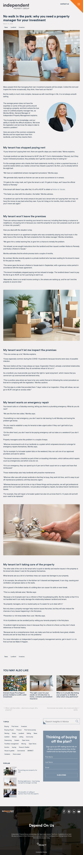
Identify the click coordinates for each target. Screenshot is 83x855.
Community (29, 737)
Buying (6, 726)
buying (14, 747)
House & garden (9, 751)
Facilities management (11, 744)
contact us (64, 4)
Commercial (21, 751)
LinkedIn (74, 811)
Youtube (79, 811)
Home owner (17, 754)
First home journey (30, 730)
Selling (29, 733)
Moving (23, 744)
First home (15, 726)
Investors (22, 27)
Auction (6, 747)
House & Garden (24, 747)
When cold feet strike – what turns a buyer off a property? (21, 709)
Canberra (7, 754)
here (73, 639)
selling (21, 737)
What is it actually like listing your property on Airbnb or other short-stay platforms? (67, 695)
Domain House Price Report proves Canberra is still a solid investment (14, 695)
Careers (16, 740)
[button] (78, 4)
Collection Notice (41, 852)
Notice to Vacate (58, 189)
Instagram (69, 811)
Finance (19, 730)
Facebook (64, 811)
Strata (14, 733)
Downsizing (8, 740)
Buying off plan (9, 730)
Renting (6, 733)
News (6, 27)
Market (14, 737)
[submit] (77, 721)
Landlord (13, 27)
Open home (25, 740)
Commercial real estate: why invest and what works (62, 709)
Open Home (32, 744)
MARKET (31, 751)
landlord (6, 737)
